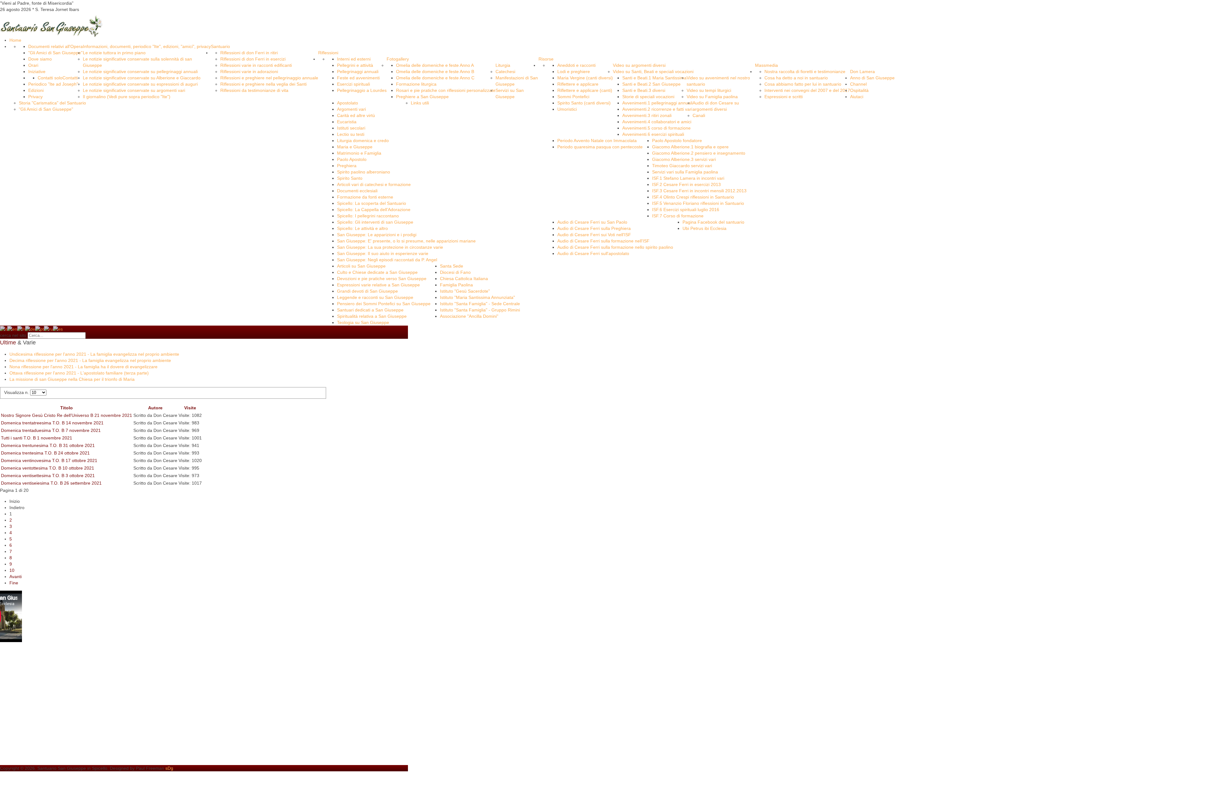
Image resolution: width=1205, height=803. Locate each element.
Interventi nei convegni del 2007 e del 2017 (807, 90)
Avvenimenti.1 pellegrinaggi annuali (657, 102)
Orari (33, 65)
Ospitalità (859, 90)
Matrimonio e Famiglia (359, 153)
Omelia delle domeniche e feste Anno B (435, 71)
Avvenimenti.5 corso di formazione (656, 127)
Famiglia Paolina (456, 284)
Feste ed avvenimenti (358, 77)
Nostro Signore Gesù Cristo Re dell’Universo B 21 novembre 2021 (66, 415)
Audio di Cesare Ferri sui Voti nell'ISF (594, 234)
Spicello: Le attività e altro (362, 228)
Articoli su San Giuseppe (361, 266)
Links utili (420, 102)
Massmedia (766, 65)
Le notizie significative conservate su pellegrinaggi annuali (140, 71)
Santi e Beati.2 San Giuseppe (651, 84)
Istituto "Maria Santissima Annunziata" (477, 297)
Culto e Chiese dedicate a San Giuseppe (377, 272)
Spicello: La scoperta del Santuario (371, 203)
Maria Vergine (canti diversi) (585, 77)
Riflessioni (328, 52)
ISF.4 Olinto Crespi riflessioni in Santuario (693, 196)
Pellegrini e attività (355, 65)
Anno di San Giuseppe (872, 77)
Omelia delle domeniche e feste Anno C (435, 77)
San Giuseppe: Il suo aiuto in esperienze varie (382, 253)
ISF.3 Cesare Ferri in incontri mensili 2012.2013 (699, 190)
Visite (190, 407)
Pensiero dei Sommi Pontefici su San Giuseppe (384, 303)
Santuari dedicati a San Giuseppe (370, 309)
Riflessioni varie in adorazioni (249, 71)
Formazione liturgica (416, 84)
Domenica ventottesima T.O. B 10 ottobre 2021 (47, 468)
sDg (169, 768)
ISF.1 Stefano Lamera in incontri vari (688, 178)
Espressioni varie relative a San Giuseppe (378, 284)
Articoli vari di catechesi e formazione (374, 184)
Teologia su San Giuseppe (363, 322)
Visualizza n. (17, 392)
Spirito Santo (349, 178)
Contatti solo (50, 77)
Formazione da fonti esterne (365, 196)
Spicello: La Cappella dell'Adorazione (373, 209)
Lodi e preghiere (573, 71)
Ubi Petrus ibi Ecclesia (704, 228)
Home (15, 40)
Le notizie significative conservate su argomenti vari (134, 90)
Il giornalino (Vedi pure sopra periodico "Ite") (126, 96)
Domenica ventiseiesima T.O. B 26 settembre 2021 (51, 483)
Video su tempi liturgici (709, 90)
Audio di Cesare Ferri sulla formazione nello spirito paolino (615, 247)
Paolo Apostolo (352, 159)
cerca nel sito (13, 335)
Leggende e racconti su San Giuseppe (375, 297)
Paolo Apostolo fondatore (677, 140)
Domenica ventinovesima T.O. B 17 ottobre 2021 (49, 460)
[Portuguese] (39, 328)
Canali (699, 115)
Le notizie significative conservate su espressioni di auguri (140, 84)
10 (11, 570)
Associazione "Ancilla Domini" (469, 316)
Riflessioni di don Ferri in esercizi (253, 58)
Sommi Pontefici (573, 96)
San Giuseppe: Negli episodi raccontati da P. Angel (387, 259)
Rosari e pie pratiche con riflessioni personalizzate (445, 90)
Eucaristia (346, 121)
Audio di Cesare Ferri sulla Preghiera (594, 228)
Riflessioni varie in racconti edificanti (256, 65)
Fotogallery (398, 58)
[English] (12, 328)
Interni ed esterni (354, 58)
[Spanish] (58, 328)
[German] (30, 328)
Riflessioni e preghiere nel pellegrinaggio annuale (269, 77)
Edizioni (36, 90)
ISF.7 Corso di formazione (678, 215)
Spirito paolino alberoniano (363, 171)
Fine (13, 582)
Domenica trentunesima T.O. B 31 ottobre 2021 (48, 445)
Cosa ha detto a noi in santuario (796, 77)
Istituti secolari (351, 127)
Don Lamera (862, 71)
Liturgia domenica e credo (363, 140)
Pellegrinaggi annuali (357, 71)
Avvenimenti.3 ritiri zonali (647, 115)
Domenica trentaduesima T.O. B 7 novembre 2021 (51, 430)
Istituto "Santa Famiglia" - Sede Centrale (480, 303)
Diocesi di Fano (455, 272)
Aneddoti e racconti (576, 65)
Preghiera (346, 165)
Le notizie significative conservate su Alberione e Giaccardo (142, 77)
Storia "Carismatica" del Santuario (52, 102)
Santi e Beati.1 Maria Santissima (654, 77)
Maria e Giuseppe (354, 146)
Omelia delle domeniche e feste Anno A (435, 65)
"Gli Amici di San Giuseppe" (55, 52)
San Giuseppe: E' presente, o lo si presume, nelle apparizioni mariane (406, 240)
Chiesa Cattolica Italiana (464, 278)
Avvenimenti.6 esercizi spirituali (653, 134)
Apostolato (347, 102)
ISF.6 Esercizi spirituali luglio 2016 (685, 209)
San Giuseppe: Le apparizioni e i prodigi (376, 234)
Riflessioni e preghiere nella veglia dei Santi (263, 84)
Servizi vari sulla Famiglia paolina (685, 171)
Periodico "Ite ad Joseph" (53, 84)
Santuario (220, 46)
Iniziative (37, 71)
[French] (21, 328)
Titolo (66, 407)
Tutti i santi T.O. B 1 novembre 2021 (36, 437)
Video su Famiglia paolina (712, 96)
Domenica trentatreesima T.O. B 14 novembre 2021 (52, 422)
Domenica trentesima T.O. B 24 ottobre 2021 (45, 452)
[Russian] (48, 328)
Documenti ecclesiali (357, 190)
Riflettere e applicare (577, 84)
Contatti (70, 77)
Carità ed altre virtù (356, 115)
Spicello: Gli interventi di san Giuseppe (375, 222)
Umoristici (567, 109)
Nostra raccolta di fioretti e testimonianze (804, 71)
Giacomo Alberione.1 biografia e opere (690, 146)
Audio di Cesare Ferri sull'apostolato (593, 253)
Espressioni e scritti (783, 96)
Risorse (546, 58)
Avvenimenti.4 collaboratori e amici (656, 121)
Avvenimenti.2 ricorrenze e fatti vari (657, 109)
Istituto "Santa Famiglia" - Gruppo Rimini (480, 309)
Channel (858, 84)
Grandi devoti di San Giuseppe (367, 291)
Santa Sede (451, 266)
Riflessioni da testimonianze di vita (254, 90)
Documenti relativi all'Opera (55, 46)
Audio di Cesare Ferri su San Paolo (592, 222)
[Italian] (3, 328)
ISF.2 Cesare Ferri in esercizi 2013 (686, 184)
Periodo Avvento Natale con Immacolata (597, 140)
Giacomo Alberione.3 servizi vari (684, 159)
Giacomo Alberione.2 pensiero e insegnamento (698, 153)
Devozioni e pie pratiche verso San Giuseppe (381, 278)
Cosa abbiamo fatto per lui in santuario (802, 84)
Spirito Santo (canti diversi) (584, 102)
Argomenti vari (351, 109)
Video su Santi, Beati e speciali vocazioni (653, 71)
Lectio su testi (350, 134)
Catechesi (505, 71)
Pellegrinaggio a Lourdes (362, 90)
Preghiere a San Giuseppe (422, 96)
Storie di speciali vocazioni (648, 96)
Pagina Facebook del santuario (713, 222)
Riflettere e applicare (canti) (584, 90)
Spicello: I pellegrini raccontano (368, 215)
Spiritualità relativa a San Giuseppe (372, 316)
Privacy (35, 96)
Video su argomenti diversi (639, 65)
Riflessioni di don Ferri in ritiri (249, 52)
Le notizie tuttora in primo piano (114, 52)
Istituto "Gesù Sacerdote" (465, 291)
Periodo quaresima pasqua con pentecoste (600, 146)
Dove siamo (40, 58)
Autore (155, 407)
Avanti (15, 576)
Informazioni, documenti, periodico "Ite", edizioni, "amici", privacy (147, 46)
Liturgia (502, 65)
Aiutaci (856, 96)
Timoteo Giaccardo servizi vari (682, 165)
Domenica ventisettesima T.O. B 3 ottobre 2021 (48, 475)
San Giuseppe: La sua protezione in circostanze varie (390, 247)
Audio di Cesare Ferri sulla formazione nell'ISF (603, 240)
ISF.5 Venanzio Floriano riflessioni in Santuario (698, 203)
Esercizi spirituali (353, 84)
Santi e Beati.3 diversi (643, 90)
